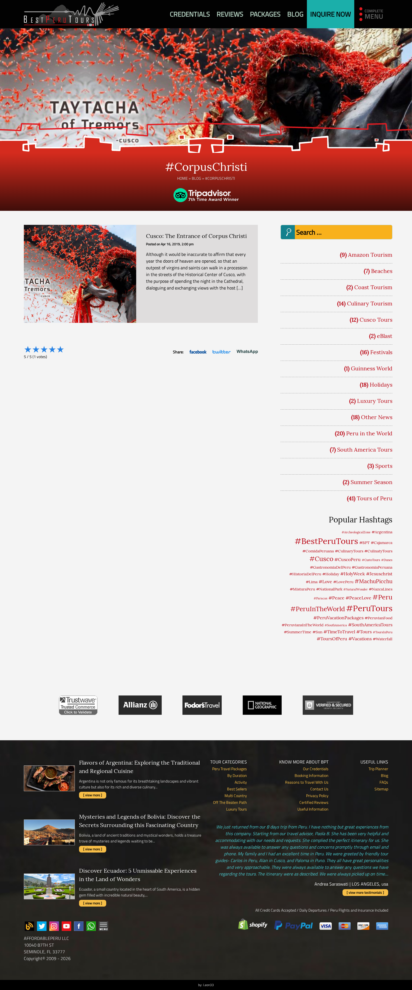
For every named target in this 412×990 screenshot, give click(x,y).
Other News (376, 417)
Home (182, 178)
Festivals (381, 352)
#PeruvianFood (378, 617)
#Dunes (386, 560)
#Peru (382, 597)
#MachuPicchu (373, 581)
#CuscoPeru (347, 559)
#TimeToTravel (339, 631)
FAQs (383, 782)
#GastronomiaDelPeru (330, 567)
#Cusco (321, 559)
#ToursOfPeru (332, 638)
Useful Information (312, 809)
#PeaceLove (358, 598)
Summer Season (371, 481)
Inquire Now (330, 14)
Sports (383, 465)
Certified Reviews (313, 802)
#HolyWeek (352, 573)
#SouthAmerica (336, 625)
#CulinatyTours (378, 551)
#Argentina (382, 531)
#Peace (336, 598)
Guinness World (371, 368)
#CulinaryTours (349, 551)
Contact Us (319, 789)
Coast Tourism (373, 287)
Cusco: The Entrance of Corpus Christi (196, 235)
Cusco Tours (376, 319)
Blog (295, 14)
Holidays (381, 384)
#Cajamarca (381, 542)
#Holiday (330, 573)
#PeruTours (369, 608)
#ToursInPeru (382, 632)
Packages (265, 14)
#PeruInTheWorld (317, 609)
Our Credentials (315, 769)
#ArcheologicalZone (356, 532)
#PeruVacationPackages (338, 617)
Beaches (381, 270)
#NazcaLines (380, 589)
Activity (241, 782)
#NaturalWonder (355, 589)
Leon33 (208, 984)
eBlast (384, 335)
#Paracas (320, 598)
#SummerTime (297, 631)
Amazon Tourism (370, 254)
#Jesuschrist (379, 573)
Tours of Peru (374, 498)
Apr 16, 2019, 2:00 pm (177, 244)
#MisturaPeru (302, 589)
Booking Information (311, 775)
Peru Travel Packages (229, 769)
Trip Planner (378, 769)
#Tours (364, 631)
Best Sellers (237, 789)
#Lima (312, 581)
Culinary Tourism (369, 303)
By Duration (237, 775)
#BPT (364, 542)
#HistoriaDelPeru (305, 573)
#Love (325, 581)
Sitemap (381, 789)
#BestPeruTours (326, 541)
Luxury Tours (374, 400)
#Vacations (360, 638)
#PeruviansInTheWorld (302, 624)
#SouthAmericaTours (370, 624)
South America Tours (364, 449)
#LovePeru (343, 581)
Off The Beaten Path (230, 802)
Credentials (190, 14)
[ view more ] (92, 795)
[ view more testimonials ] (365, 892)
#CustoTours (371, 560)
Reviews (230, 14)
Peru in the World (369, 433)
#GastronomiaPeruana (372, 567)
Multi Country (235, 795)
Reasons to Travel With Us (306, 782)
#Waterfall (382, 638)
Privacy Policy (317, 795)
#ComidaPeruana (318, 551)
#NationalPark (329, 589)
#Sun (317, 631)
